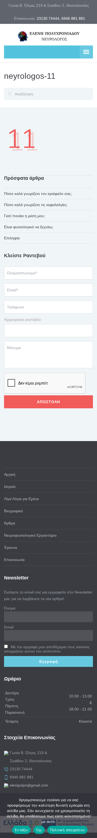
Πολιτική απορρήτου (67, 830)
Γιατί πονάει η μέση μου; (24, 216)
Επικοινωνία (14, 559)
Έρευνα (10, 547)
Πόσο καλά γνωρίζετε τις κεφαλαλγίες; (36, 205)
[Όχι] (90, 815)
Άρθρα (9, 523)
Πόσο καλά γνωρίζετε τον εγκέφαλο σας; (38, 193)
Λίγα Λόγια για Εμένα (21, 499)
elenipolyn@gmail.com (29, 785)
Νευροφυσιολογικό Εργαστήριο (30, 535)
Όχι (39, 830)
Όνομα (9, 608)
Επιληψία (12, 238)
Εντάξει (21, 830)
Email (8, 627)
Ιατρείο (10, 486)
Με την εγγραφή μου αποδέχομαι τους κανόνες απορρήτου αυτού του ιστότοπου (47, 649)
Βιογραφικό (13, 511)
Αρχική (9, 474)
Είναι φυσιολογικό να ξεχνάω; (28, 227)
